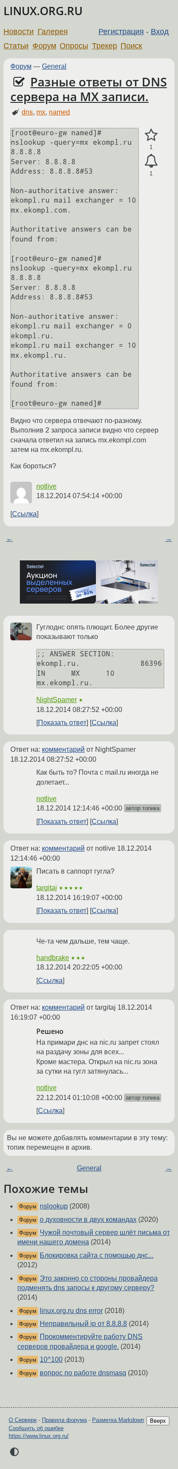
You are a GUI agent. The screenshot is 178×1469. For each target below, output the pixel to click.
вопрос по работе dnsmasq (83, 1373)
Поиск (131, 45)
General (54, 66)
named (59, 112)
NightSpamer (56, 699)
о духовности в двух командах (88, 1219)
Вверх (158, 1421)
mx (40, 112)
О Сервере (23, 1420)
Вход (160, 31)
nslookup (54, 1206)
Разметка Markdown (118, 1420)
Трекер (104, 45)
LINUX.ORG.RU (43, 11)
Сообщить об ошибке (36, 1428)
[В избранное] (151, 135)
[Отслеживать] (151, 161)
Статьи (16, 45)
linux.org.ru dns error (71, 1310)
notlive (46, 486)
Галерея (53, 31)
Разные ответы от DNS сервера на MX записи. (88, 89)
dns (27, 112)
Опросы (74, 45)
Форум (44, 45)
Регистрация (121, 31)
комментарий (63, 749)
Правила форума (64, 1420)
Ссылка (24, 514)
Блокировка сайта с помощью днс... (96, 1255)
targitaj (46, 887)
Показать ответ (62, 722)
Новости (18, 31)
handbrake (52, 957)
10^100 (51, 1359)
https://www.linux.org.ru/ (39, 1436)
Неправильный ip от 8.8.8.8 (83, 1323)
